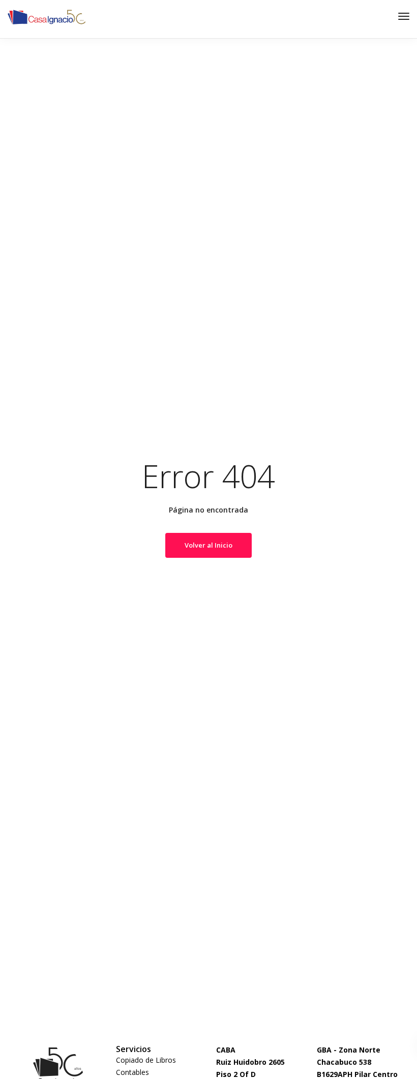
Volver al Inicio (208, 545)
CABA (225, 1050)
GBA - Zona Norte (348, 1050)
